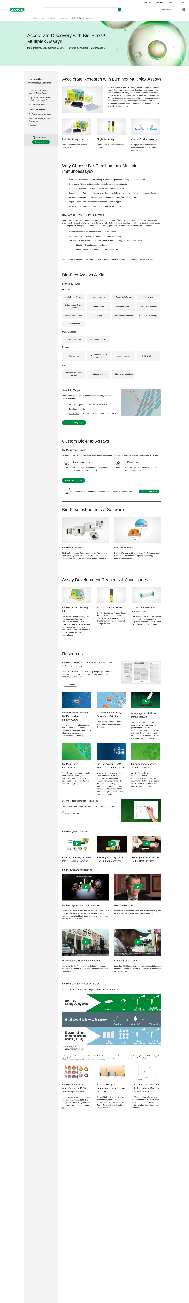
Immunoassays (63, 18)
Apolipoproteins (99, 297)
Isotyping (98, 316)
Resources (33, 126)
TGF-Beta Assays (74, 339)
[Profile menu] (175, 10)
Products (35, 18)
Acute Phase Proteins (73, 297)
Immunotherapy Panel (73, 316)
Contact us (73, 413)
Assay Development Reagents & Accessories (40, 120)
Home (27, 18)
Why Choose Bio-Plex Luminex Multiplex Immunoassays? (40, 99)
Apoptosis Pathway (123, 297)
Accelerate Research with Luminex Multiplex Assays (38, 92)
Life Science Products (48, 18)
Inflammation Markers (148, 306)
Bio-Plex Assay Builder (74, 450)
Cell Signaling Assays (98, 339)
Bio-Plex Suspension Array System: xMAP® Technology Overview (74, 1088)
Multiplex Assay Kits (72, 139)
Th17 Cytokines (74, 324)
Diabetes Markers (99, 306)
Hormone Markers (123, 306)
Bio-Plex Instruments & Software (40, 114)
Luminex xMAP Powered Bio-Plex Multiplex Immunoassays (75, 716)
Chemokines (148, 297)
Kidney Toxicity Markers (123, 316)
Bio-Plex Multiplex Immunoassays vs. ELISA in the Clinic (111, 1088)
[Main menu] (4, 9)
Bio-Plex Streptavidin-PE (109, 607)
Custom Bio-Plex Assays (37, 109)
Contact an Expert (41, 142)
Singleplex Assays (106, 139)
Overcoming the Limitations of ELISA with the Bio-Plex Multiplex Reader (146, 1088)
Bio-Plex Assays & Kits (37, 105)
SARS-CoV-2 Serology (148, 316)
